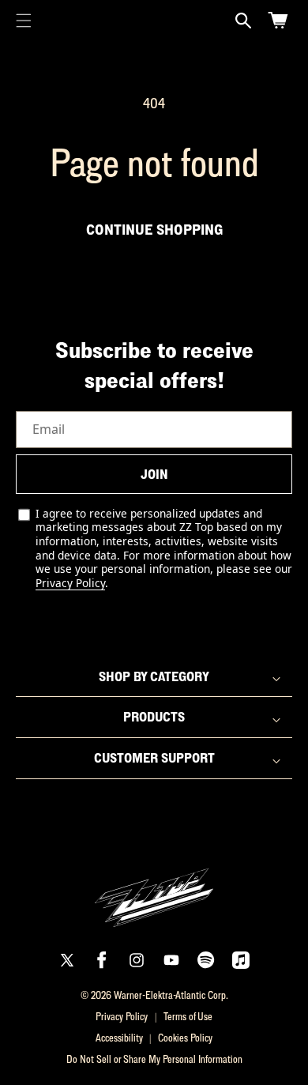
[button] (23, 20)
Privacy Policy (70, 582)
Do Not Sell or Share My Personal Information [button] (154, 1058)
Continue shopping (154, 229)
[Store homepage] (154, 888)
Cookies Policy (185, 1037)
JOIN (154, 474)
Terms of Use (187, 1016)
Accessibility (119, 1037)
